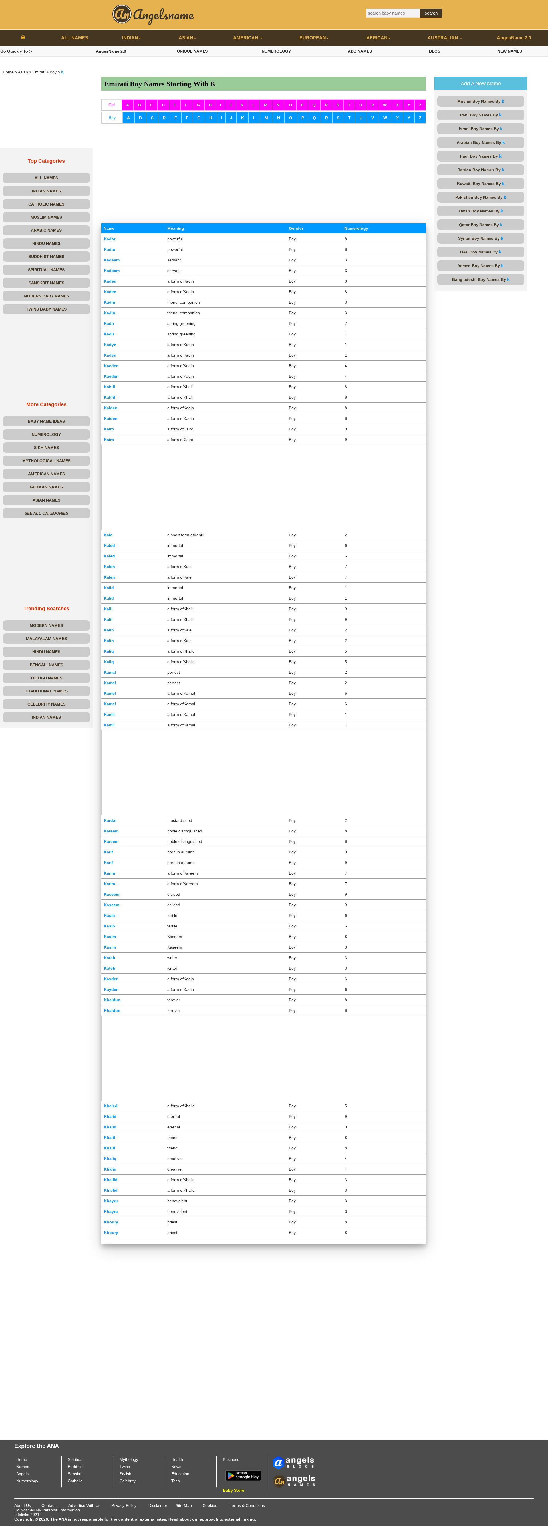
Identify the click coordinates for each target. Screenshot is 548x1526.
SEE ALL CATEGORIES (46, 513)
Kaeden (111, 365)
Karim (109, 873)
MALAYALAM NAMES (46, 638)
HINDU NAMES (46, 243)
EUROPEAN (312, 37)
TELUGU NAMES (46, 678)
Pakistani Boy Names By (480, 197)
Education (180, 1473)
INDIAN (130, 37)
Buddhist (76, 1466)
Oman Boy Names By (481, 210)
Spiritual (75, 1459)
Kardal (110, 820)
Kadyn (110, 344)
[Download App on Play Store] (243, 1475)
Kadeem (112, 260)
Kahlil (109, 386)
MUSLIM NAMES (46, 217)
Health (177, 1459)
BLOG (435, 51)
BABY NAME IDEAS (46, 421)
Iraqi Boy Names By (481, 156)
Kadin (109, 302)
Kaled (109, 545)
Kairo (109, 429)
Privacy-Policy (123, 1505)
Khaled (111, 1106)
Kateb (109, 957)
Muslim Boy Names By (480, 101)
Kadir (109, 323)
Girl (111, 104)
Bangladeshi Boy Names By (481, 279)
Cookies (210, 1505)
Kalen (109, 566)
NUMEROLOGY (276, 51)
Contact (48, 1505)
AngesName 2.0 (514, 37)
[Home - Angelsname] (23, 38)
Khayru (111, 1201)
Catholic (75, 1481)
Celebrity (128, 1481)
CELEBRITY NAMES (46, 704)
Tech (175, 1481)
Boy (53, 72)
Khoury (111, 1222)
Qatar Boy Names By (481, 224)
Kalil (108, 609)
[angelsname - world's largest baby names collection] (153, 14)
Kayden (111, 979)
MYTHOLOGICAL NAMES (46, 460)
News (176, 1466)
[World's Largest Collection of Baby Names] (294, 1481)
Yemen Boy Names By (481, 265)
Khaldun (112, 1000)
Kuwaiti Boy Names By (481, 183)
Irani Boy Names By (481, 114)
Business (231, 1459)
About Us (22, 1505)
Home (8, 72)
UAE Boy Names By (480, 251)
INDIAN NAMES (46, 191)
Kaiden (111, 408)
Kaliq (109, 651)
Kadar (109, 239)
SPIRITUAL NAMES (46, 269)
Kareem (111, 831)
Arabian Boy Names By (481, 142)
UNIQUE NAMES (192, 51)
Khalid (110, 1116)
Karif (108, 852)
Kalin (109, 630)
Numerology (27, 1481)
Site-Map (184, 1505)
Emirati (39, 72)
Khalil (109, 1137)
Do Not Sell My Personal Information (47, 1510)
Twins (125, 1466)
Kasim (110, 936)
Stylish (125, 1473)
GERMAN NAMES (46, 487)
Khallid (111, 1179)
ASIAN (186, 37)
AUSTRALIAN (443, 37)
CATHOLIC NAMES (46, 204)
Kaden (110, 281)
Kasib (109, 915)
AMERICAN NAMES (46, 474)
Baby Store (233, 1490)
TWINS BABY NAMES (46, 309)
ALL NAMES (74, 37)
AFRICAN (377, 37)
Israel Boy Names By (481, 128)
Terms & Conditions (247, 1505)
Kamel (110, 693)
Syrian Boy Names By (480, 238)
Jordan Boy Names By (481, 169)
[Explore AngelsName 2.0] (294, 1462)
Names (22, 1466)
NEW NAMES (509, 51)
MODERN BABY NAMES (46, 296)
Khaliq (110, 1158)
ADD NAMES (360, 51)
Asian (23, 72)
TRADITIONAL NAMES (46, 691)
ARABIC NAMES (46, 230)
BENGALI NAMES (46, 665)
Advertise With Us (84, 1505)
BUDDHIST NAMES (46, 256)
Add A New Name (481, 83)
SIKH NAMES (46, 447)
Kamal (110, 672)
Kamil (109, 714)
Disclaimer (157, 1505)
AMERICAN (246, 37)
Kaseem (111, 894)
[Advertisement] (46, 112)
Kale (108, 535)
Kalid (109, 587)
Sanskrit (75, 1473)
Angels (22, 1473)
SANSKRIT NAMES (46, 283)
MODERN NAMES (46, 625)
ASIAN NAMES (46, 500)
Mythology (129, 1459)
